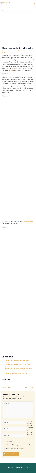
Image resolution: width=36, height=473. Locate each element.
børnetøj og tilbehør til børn (23, 51)
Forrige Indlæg (6, 387)
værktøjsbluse (28, 221)
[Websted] (14, 436)
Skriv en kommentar (8, 51)
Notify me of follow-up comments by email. (17, 445)
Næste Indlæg (30, 387)
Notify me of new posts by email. (14, 448)
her (12, 70)
